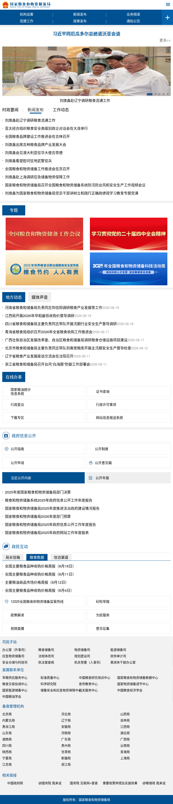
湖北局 (125, 732)
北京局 (7, 714)
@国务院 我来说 (50, 783)
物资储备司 (82, 649)
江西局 (125, 726)
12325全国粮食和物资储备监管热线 (37, 601)
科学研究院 (48, 683)
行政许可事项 (106, 404)
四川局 (7, 745)
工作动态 (61, 109)
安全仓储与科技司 (14, 662)
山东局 (7, 732)
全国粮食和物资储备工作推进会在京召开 (37, 168)
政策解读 (17, 614)
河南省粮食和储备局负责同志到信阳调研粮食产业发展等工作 (53, 307)
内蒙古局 (8, 720)
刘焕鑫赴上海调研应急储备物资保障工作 (37, 176)
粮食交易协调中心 (14, 683)
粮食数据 (37, 557)
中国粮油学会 (11, 696)
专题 (14, 210)
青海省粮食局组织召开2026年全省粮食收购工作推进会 (48, 331)
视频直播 (17, 628)
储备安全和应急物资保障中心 (61, 690)
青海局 (125, 751)
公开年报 (102, 477)
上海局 (125, 758)
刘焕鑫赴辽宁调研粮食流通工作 (85, 100)
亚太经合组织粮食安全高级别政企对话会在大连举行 (46, 128)
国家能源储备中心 (14, 690)
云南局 (125, 745)
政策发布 (80, 20)
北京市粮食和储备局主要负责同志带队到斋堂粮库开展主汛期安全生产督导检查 (68, 348)
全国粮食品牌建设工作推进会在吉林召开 (37, 136)
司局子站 (9, 641)
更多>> (165, 40)
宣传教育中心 (88, 683)
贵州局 (66, 745)
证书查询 (102, 391)
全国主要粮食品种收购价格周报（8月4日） (39, 590)
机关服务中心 (88, 690)
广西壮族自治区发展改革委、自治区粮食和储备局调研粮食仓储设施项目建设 (66, 339)
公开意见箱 (103, 462)
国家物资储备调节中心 (133, 683)
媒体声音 (40, 297)
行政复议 (17, 404)
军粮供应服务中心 (14, 677)
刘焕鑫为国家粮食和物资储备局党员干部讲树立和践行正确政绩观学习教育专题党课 (71, 193)
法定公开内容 (21, 477)
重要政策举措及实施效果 (120, 783)
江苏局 (7, 764)
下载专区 (17, 417)
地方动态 (14, 297)
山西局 (125, 714)
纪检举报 (102, 601)
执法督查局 (46, 662)
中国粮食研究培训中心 (94, 677)
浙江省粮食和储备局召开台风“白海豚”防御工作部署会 (47, 364)
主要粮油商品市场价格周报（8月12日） (37, 582)
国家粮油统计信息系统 (21, 391)
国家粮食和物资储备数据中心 (137, 677)
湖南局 (7, 739)
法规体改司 (46, 656)
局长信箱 (13, 557)
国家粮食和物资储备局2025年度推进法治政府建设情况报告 (52, 508)
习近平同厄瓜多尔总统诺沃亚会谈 (86, 33)
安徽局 (66, 726)
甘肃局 (66, 751)
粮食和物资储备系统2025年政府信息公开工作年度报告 (48, 500)
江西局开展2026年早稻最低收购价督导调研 (39, 315)
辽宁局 (66, 720)
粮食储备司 (46, 649)
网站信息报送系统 (109, 417)
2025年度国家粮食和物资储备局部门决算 (38, 492)
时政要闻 (10, 109)
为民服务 (102, 614)
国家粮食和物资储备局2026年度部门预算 (38, 516)
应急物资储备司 (13, 656)
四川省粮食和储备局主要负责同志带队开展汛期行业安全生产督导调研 (61, 323)
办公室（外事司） (14, 649)
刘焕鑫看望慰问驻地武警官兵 (28, 160)
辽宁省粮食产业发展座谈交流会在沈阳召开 (39, 356)
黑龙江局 (8, 726)
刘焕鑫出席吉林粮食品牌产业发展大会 (35, 144)
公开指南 (17, 448)
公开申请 (17, 462)
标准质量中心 (50, 677)
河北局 (66, 714)
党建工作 (26, 20)
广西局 (125, 739)
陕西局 (7, 751)
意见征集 (102, 628)
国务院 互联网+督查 (84, 783)
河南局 (66, 732)
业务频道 (133, 14)
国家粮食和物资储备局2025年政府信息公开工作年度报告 (50, 524)
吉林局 (125, 720)
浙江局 (66, 764)
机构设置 (26, 14)
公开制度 (101, 448)
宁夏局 (7, 758)
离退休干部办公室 (123, 662)
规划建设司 (82, 656)
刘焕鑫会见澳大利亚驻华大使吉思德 (34, 152)
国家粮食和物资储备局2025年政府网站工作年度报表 (47, 532)
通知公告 (133, 20)
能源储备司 (118, 649)
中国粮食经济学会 (129, 690)
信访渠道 (61, 557)
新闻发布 (80, 14)
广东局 (66, 739)
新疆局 (66, 758)
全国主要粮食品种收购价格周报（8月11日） (40, 574)
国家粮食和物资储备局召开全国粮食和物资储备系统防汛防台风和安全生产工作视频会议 (75, 185)
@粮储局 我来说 (154, 783)
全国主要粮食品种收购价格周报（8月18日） (40, 566)
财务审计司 (118, 656)
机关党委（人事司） (88, 662)
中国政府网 (15, 783)
